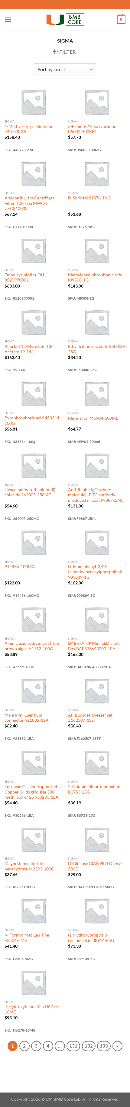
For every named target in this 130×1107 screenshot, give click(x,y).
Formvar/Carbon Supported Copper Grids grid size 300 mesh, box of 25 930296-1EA (32, 792)
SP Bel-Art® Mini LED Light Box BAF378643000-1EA (94, 646)
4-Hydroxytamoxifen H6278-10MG (32, 1009)
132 (89, 1045)
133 (104, 1045)
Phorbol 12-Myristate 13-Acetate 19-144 (29, 349)
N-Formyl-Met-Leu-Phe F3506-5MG (27, 938)
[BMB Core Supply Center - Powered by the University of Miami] (65, 19)
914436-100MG (20, 566)
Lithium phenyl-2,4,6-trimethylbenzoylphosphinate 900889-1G (95, 572)
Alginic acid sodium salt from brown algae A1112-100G (32, 646)
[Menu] (8, 19)
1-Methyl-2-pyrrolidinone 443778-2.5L (29, 129)
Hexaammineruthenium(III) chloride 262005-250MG (30, 492)
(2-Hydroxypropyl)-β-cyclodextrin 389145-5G (91, 938)
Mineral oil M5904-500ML (93, 418)
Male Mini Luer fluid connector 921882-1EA (27, 718)
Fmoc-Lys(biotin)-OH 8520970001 (24, 277)
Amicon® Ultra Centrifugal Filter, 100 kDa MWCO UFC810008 (30, 203)
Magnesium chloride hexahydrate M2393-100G (29, 866)
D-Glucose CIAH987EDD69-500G (95, 866)
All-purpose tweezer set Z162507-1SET (90, 718)
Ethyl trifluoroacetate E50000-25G (96, 349)
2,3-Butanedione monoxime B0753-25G (94, 789)
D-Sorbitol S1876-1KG (89, 198)
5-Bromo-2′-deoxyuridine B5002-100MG (92, 129)
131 (73, 1045)
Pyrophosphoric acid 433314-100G (33, 420)
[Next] (117, 1046)
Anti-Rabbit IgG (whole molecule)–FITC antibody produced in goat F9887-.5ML (95, 495)
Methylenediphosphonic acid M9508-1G (95, 277)
